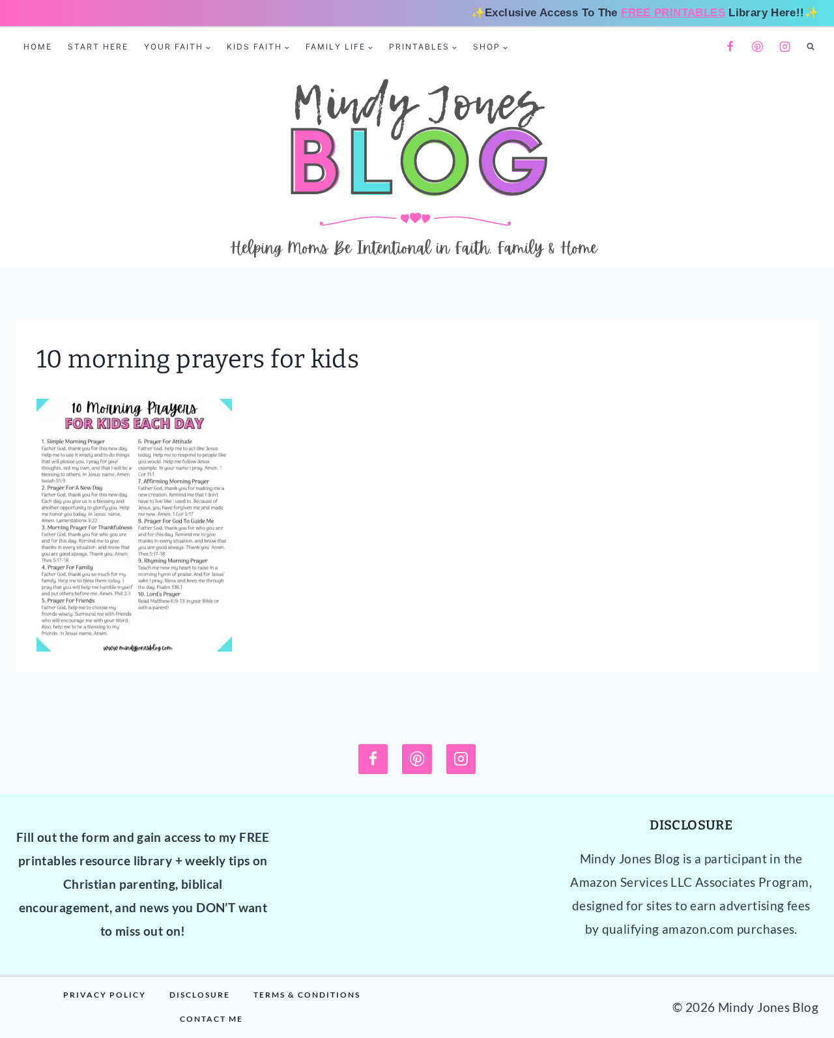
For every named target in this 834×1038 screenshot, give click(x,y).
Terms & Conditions (306, 995)
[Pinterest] (758, 47)
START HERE (98, 46)
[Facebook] (730, 47)
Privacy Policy (104, 995)
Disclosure (199, 995)
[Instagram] (785, 47)
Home (37, 46)
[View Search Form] (810, 47)
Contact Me (211, 1019)
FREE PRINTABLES (673, 13)
